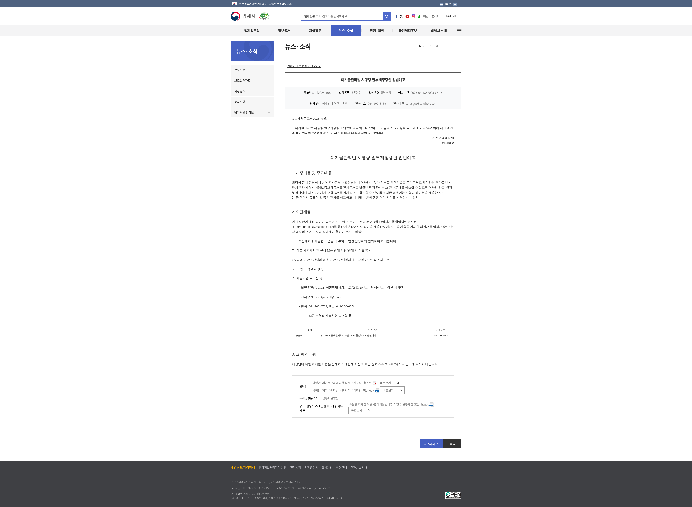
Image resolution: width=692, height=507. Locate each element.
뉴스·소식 (432, 46)
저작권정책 (311, 467)
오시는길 (327, 467)
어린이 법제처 (431, 16)
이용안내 (341, 467)
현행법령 (309, 16)
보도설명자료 (242, 80)
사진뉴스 (239, 91)
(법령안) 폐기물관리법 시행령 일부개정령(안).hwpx (343, 390)
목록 (452, 443)
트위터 (401, 16)
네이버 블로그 (419, 16)
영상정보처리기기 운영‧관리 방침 (280, 467)
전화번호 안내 (359, 467)
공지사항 (239, 101)
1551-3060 (249, 494)
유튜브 (407, 16)
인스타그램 (413, 16)
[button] (243, 16)
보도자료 (239, 70)
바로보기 (385, 383)
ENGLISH (450, 16)
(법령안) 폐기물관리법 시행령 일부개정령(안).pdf (342, 383)
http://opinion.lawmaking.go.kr (313, 226)
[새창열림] (453, 495)
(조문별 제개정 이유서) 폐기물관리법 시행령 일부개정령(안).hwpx (388, 404)
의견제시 (429, 444)
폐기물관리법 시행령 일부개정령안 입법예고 (373, 79)
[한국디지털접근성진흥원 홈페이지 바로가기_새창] (263, 15)
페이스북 (397, 16)
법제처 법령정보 (244, 112)
